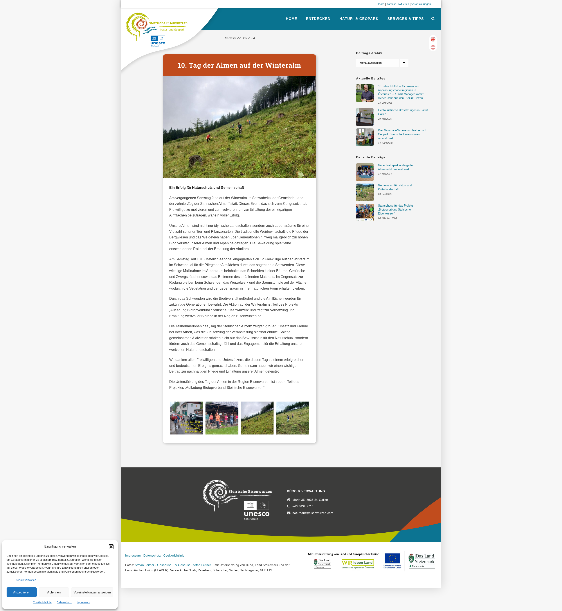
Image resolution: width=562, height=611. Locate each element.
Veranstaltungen (421, 4)
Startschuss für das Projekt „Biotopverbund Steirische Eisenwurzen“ (395, 209)
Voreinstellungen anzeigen (92, 592)
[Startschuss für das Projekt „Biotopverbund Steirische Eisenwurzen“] (365, 212)
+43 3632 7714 (302, 506)
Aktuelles (403, 4)
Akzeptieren (21, 592)
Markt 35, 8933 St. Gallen (310, 499)
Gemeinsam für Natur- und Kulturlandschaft (395, 187)
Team (381, 4)
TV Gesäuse (182, 565)
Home (291, 19)
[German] (433, 47)
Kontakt (391, 4)
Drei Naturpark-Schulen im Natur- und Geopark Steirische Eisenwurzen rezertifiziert (401, 134)
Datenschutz (64, 602)
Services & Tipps (405, 19)
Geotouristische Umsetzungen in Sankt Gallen (403, 112)
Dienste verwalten (25, 580)
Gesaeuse (164, 565)
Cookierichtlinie (42, 602)
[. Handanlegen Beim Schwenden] (257, 418)
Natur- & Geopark (359, 19)
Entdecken (318, 19)
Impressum (83, 602)
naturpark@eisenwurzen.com (312, 513)
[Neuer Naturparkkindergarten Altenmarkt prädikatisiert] (365, 172)
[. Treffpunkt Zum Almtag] (186, 418)
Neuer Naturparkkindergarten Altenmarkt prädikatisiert (396, 167)
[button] (111, 546)
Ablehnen (54, 592)
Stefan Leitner (144, 565)
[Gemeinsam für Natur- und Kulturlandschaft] (365, 192)
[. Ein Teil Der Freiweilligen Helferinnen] (221, 418)
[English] (433, 39)
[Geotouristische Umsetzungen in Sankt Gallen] (365, 117)
